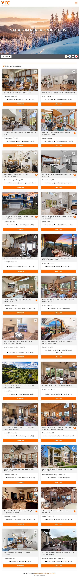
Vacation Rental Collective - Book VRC (45, 573)
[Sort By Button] (66, 56)
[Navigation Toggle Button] (76, 3)
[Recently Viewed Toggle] (73, 56)
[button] (4, 79)
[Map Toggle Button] (69, 56)
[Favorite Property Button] (35, 71)
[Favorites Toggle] (76, 56)
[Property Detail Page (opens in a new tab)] (20, 80)
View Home (20, 104)
